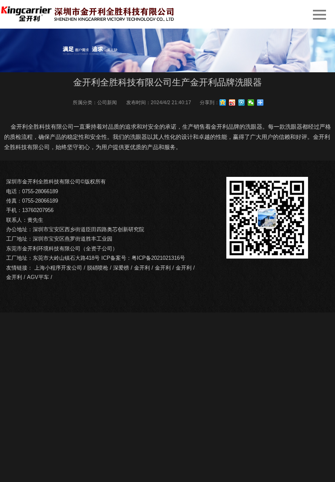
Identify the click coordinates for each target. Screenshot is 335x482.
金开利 (142, 268)
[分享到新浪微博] (232, 102)
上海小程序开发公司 (58, 268)
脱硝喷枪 (97, 268)
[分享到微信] (251, 102)
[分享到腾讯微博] (241, 102)
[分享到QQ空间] (222, 102)
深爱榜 (121, 268)
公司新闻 (107, 102)
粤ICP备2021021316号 (158, 258)
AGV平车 (38, 277)
